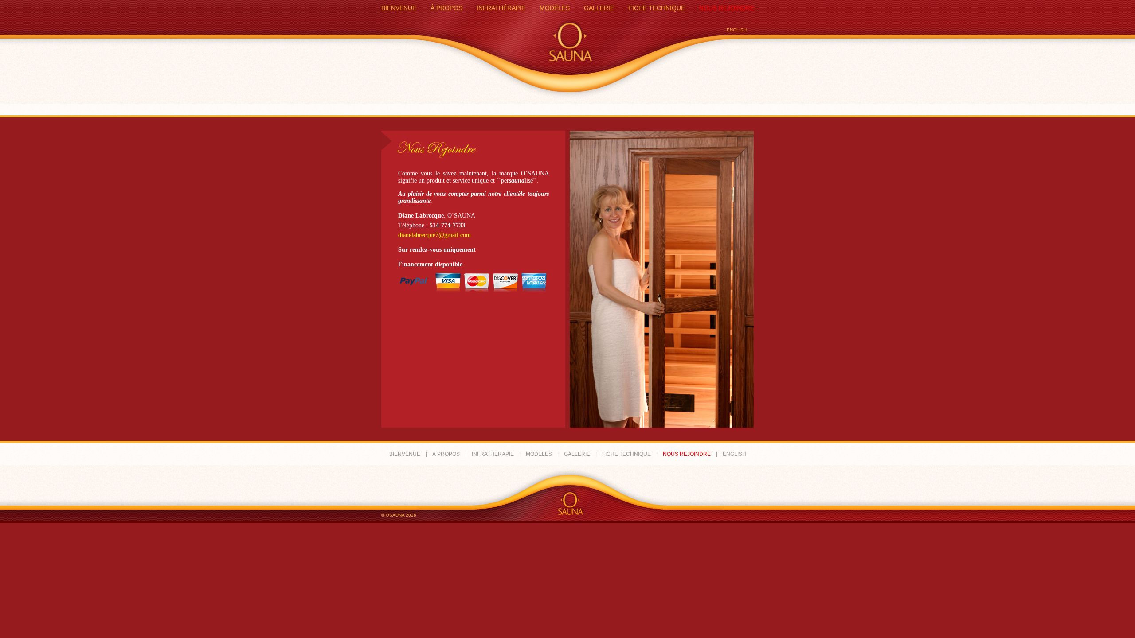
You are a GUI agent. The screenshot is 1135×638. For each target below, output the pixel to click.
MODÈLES (555, 8)
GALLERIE (599, 8)
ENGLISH (737, 29)
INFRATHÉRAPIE (501, 8)
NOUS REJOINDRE (726, 8)
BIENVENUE (398, 8)
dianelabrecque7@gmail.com (434, 235)
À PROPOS (446, 8)
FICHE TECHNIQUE (656, 8)
